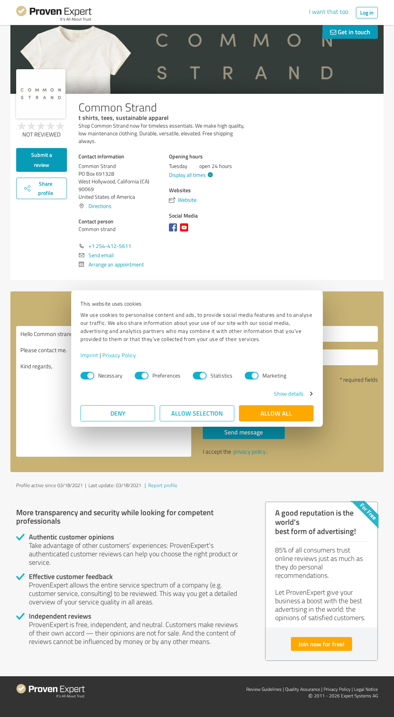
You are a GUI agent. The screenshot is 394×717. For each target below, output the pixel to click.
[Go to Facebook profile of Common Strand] (174, 231)
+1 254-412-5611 (109, 246)
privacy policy (249, 452)
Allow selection (197, 413)
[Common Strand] (41, 94)
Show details (289, 393)
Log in (367, 12)
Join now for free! (321, 643)
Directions (100, 206)
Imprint (89, 355)
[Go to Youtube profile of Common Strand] (185, 231)
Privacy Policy (119, 355)
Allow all (276, 413)
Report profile (162, 485)
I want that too (328, 11)
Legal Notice (366, 689)
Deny (117, 413)
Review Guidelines (264, 689)
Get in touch (353, 31)
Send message (243, 432)
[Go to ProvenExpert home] (54, 14)
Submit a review (41, 159)
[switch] (142, 375)
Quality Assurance (302, 689)
